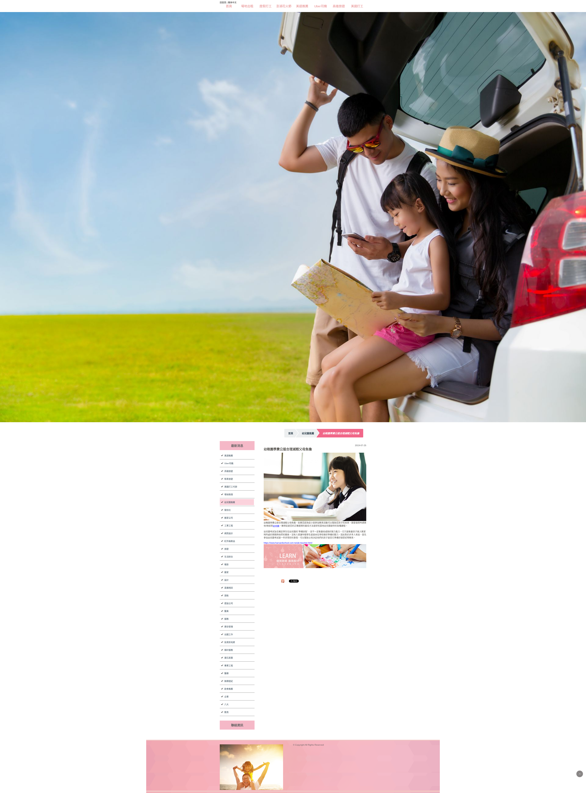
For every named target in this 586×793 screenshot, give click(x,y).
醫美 (226, 591)
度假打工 (265, 6)
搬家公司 (228, 498)
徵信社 (227, 490)
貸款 (226, 576)
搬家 (226, 552)
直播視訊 (228, 568)
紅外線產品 (229, 521)
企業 (226, 677)
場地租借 (228, 474)
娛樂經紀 (228, 661)
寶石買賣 (228, 638)
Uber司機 (320, 6)
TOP (579, 774)
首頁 (229, 6)
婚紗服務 (228, 630)
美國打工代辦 (230, 467)
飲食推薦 (228, 669)
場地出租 (247, 6)
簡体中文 (232, 2)
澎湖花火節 (283, 6)
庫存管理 (228, 607)
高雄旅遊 (339, 6)
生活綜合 (228, 537)
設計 (226, 560)
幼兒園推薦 (229, 482)
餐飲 (226, 544)
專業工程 (228, 645)
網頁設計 (228, 513)
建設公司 (228, 583)
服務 (226, 599)
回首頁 (223, 2)
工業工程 (228, 506)
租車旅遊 (228, 459)
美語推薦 (302, 6)
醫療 (226, 653)
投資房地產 (229, 622)
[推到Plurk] (282, 561)
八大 (226, 684)
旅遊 (226, 529)
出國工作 (228, 614)
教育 (226, 692)
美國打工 (357, 6)
